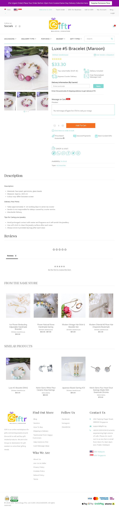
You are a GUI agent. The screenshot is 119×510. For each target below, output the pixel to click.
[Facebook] (15, 26)
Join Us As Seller (39, 463)
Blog (35, 419)
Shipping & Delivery (40, 431)
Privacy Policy (38, 467)
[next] (112, 315)
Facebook (65, 419)
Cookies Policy (39, 471)
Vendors (36, 423)
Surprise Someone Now (100, 3)
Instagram (66, 423)
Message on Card (61, 99)
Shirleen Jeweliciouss (60, 55)
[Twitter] (73, 153)
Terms (35, 479)
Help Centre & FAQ (40, 442)
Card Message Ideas (41, 446)
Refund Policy (38, 475)
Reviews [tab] (10, 256)
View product (18, 308)
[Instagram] (19, 26)
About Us (37, 459)
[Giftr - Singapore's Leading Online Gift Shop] (59, 25)
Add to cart (81, 125)
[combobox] (99, 38)
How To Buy (38, 427)
